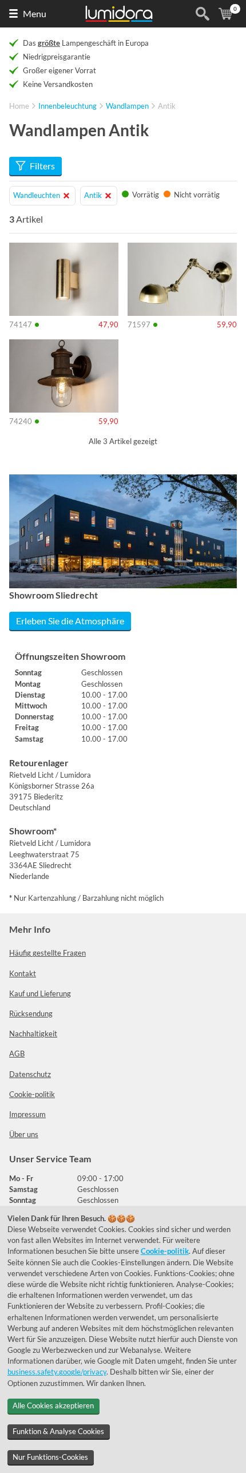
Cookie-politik (32, 1094)
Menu (34, 13)
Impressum (27, 1114)
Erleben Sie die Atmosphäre (70, 620)
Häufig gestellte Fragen (47, 952)
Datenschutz (30, 1074)
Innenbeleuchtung (67, 105)
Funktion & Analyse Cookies (58, 1431)
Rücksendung (31, 1013)
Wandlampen (127, 105)
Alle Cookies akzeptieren (53, 1405)
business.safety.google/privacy (56, 1371)
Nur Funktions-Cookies (50, 1457)
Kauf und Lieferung (40, 993)
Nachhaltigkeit (33, 1033)
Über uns (23, 1134)
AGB (17, 1053)
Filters (42, 165)
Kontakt (22, 973)
